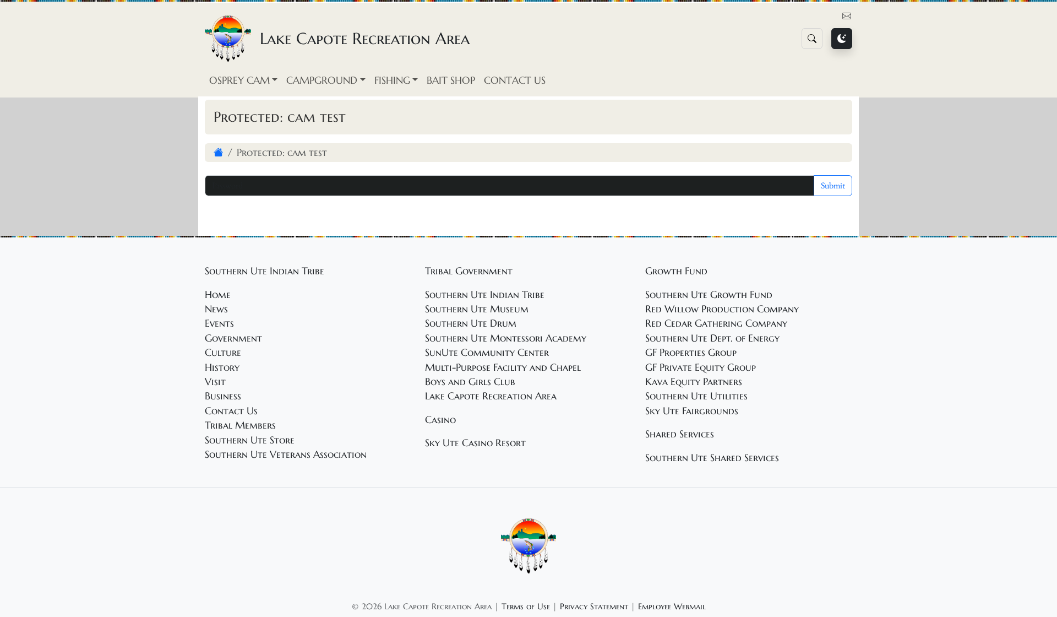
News (216, 309)
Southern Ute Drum (470, 323)
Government (233, 338)
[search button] (812, 38)
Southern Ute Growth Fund (708, 295)
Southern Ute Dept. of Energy (712, 338)
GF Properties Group (691, 353)
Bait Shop (451, 80)
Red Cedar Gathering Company (716, 323)
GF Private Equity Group (700, 367)
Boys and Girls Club (470, 382)
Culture (223, 353)
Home (218, 295)
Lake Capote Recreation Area (491, 396)
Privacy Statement (594, 606)
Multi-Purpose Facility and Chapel (503, 367)
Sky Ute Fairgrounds (691, 411)
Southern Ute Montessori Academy (505, 338)
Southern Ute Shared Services (712, 458)
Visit (215, 382)
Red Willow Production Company (722, 309)
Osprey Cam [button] (239, 80)
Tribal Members (240, 425)
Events (219, 323)
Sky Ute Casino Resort (475, 443)
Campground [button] (321, 80)
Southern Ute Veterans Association (286, 454)
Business (223, 396)
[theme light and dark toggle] (841, 38)
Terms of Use (526, 606)
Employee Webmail (672, 606)
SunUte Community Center (487, 353)
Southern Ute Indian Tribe (484, 295)
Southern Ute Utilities (696, 396)
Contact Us (515, 80)
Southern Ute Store (250, 440)
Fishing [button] (392, 80)
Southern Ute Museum (476, 309)
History (222, 367)
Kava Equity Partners (693, 382)
